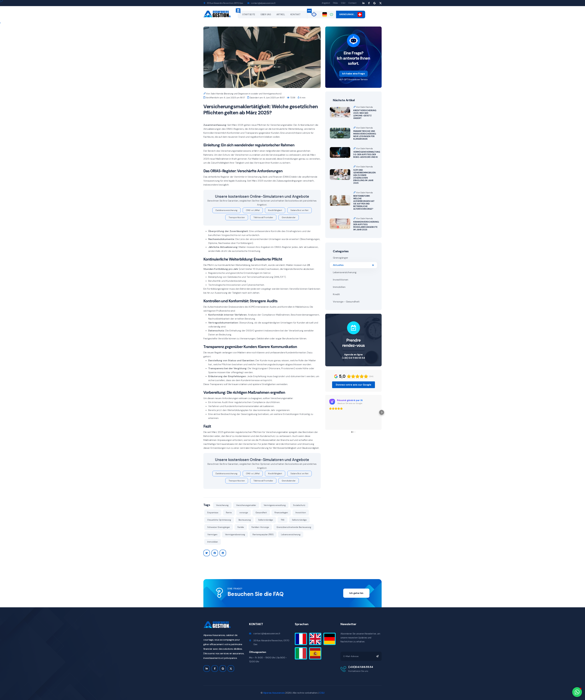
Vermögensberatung (235, 534)
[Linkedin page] (363, 3)
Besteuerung (245, 519)
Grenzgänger (340, 257)
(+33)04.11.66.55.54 (360, 667)
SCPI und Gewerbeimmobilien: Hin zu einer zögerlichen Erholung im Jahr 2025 (364, 176)
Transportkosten (237, 217)
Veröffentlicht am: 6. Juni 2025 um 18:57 (225, 97)
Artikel (280, 14)
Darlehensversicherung (226, 210)
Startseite (248, 14)
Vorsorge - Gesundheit (346, 301)
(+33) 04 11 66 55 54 (353, 357)
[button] (325, 412)
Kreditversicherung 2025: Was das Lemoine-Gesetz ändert (364, 114)
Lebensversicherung (290, 534)
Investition (301, 512)
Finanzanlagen (281, 512)
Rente (229, 512)
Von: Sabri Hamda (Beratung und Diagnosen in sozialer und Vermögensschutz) (244, 93)
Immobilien (212, 541)
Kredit (336, 294)
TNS (282, 519)
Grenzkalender (289, 217)
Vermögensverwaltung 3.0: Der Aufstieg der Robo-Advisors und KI (366, 154)
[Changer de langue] (324, 14)
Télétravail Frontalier (263, 217)
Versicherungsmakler (246, 505)
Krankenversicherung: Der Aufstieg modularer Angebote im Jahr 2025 (366, 226)
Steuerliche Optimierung (219, 519)
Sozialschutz (299, 505)
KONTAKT (295, 14)
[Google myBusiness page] (374, 3)
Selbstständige (265, 519)
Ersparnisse (212, 512)
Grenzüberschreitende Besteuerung (294, 527)
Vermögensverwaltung (275, 505)
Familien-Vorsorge (260, 527)
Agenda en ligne (353, 354)
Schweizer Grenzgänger (218, 527)
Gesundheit (261, 512)
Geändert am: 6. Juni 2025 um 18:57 (267, 97)
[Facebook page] (369, 3)
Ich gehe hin (356, 593)
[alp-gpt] (314, 14)
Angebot (326, 3)
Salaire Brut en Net (299, 210)
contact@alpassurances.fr (263, 3)
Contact (352, 3)
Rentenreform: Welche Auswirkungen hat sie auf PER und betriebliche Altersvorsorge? (363, 202)
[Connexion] (331, 14)
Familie (241, 527)
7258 (292, 97)
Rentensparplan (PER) (263, 534)
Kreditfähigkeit (275, 210)
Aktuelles (338, 265)
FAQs (335, 3)
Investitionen (340, 279)
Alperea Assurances (274, 692)
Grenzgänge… (348, 14)
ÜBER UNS (266, 14)
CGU (343, 3)
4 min (302, 97)
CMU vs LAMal (253, 210)
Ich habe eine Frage (353, 73)
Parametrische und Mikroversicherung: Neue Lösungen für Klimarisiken (364, 135)
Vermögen (212, 534)
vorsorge (243, 512)
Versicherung (222, 505)
